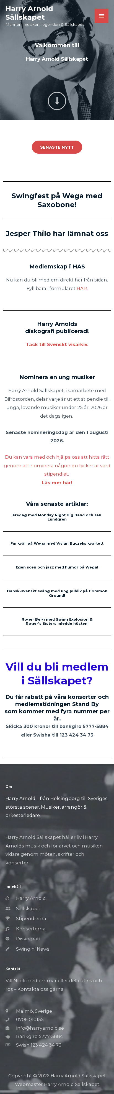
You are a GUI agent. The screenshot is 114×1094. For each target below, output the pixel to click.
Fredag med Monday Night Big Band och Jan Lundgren (57, 517)
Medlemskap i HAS (57, 266)
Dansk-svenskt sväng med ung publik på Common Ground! (57, 593)
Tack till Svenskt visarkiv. (57, 344)
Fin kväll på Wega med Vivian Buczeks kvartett (57, 543)
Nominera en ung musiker (57, 377)
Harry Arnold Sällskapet (29, 12)
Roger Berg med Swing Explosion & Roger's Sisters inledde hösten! (57, 621)
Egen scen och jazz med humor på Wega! (57, 567)
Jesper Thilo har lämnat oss (57, 233)
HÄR (82, 288)
